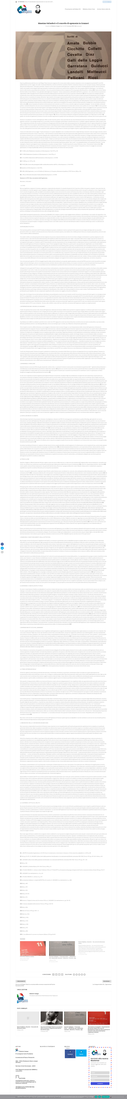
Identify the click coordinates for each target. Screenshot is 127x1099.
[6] (103, 114)
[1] (94, 90)
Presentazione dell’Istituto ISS (73, 9)
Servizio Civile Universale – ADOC (25, 1066)
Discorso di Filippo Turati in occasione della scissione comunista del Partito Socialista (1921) (51, 1028)
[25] (31, 714)
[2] (83, 93)
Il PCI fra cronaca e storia (27, 956)
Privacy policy (105, 1096)
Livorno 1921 (70, 26)
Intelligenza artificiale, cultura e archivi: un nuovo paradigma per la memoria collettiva (26, 1082)
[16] (67, 545)
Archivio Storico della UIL (103, 9)
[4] (96, 105)
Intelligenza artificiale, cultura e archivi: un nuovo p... (39, 1)
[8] (102, 144)
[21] (90, 613)
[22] (70, 624)
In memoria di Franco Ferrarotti (25, 1057)
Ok (96, 1096)
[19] (27, 604)
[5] (54, 114)
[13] (102, 483)
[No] (125, 1097)
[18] (92, 571)
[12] (104, 472)
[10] (105, 464)
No (99, 1096)
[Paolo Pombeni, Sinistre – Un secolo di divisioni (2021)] (93, 948)
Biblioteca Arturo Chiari (89, 9)
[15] (89, 521)
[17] (104, 545)
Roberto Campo (55, 26)
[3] (27, 104)
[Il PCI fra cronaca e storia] (34, 948)
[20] (79, 606)
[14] (103, 502)
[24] (44, 665)
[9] (80, 464)
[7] (104, 128)
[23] (70, 636)
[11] (31, 472)
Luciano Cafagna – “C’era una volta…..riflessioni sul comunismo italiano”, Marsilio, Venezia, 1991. (73, 1028)
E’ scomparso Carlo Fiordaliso (24, 1053)
